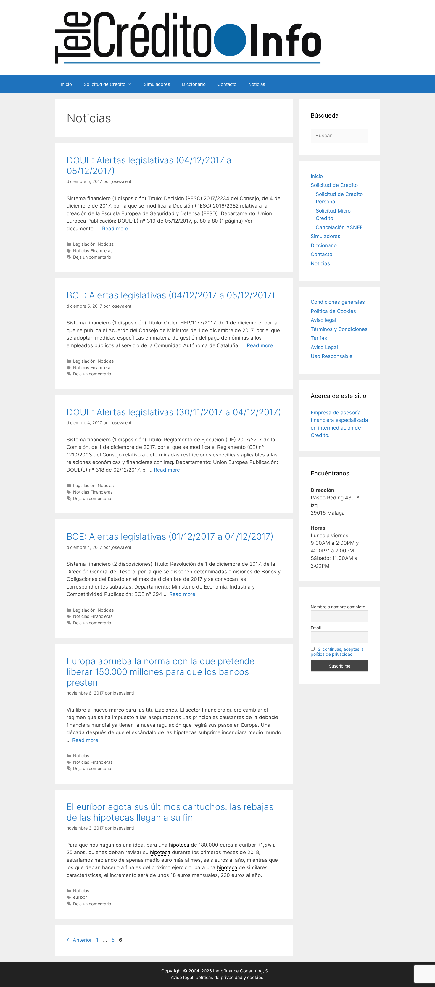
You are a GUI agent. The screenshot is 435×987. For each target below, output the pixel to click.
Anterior (79, 940)
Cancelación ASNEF (339, 227)
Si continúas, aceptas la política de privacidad (337, 652)
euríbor (80, 897)
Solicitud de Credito (104, 84)
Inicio (66, 84)
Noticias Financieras (93, 250)
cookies (255, 977)
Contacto (227, 84)
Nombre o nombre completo (338, 606)
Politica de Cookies (333, 311)
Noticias (256, 84)
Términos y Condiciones (339, 329)
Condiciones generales (338, 302)
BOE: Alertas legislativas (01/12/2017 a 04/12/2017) (170, 536)
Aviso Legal (324, 347)
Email (316, 627)
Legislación (84, 244)
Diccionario (194, 84)
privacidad (231, 977)
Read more (115, 229)
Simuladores (157, 84)
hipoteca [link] (179, 845)
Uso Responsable (331, 356)
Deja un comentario (92, 257)
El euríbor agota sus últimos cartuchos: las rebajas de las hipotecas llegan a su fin (170, 812)
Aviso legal (323, 320)
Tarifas (319, 338)
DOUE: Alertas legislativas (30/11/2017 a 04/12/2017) (174, 412)
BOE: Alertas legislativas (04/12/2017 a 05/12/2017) (171, 295)
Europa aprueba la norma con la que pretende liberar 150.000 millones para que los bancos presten (160, 672)
